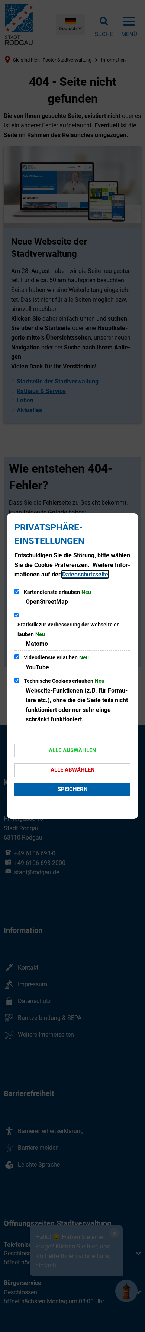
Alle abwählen (73, 769)
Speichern (73, 789)
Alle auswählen (72, 750)
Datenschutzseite (85, 574)
